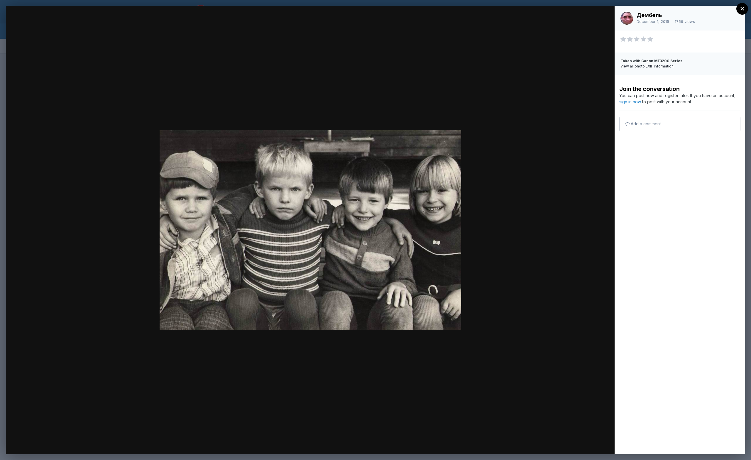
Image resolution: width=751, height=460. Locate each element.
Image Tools (554, 443)
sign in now (630, 101)
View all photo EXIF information (647, 66)
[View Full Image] (604, 16)
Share (595, 443)
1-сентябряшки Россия (67, 21)
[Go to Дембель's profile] (626, 18)
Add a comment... (647, 123)
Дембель (649, 15)
